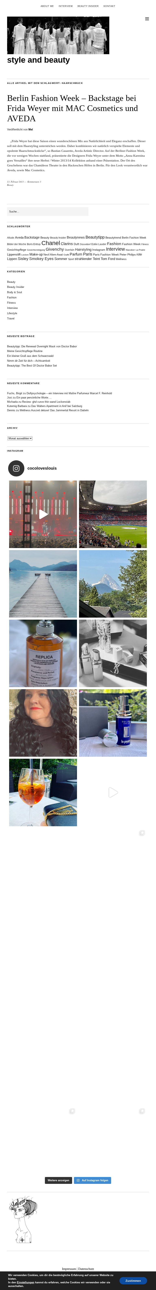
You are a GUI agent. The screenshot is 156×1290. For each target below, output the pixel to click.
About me (47, 6)
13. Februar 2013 (15, 181)
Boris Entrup (34, 244)
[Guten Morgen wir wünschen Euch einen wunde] (43, 931)
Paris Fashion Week (106, 254)
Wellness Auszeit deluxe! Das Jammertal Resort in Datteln (54, 410)
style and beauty (38, 59)
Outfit (66, 255)
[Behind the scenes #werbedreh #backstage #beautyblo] (43, 862)
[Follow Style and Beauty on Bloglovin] (23, 1242)
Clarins (67, 244)
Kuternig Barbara (17, 406)
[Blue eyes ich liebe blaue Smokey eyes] (113, 1001)
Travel (10, 318)
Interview (66, 6)
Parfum (76, 254)
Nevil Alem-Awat (53, 254)
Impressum (69, 1269)
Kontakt (109, 6)
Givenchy (55, 249)
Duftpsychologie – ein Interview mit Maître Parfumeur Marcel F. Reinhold (69, 393)
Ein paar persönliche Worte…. (34, 397)
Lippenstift (14, 254)
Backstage (32, 237)
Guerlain (69, 249)
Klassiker (130, 250)
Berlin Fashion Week (134, 237)
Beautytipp (95, 237)
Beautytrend (113, 237)
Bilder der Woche (16, 244)
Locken (25, 255)
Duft (76, 244)
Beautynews (76, 237)
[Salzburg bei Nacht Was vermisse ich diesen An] (113, 1140)
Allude (10, 237)
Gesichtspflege (16, 249)
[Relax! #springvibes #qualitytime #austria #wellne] (43, 584)
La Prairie (140, 250)
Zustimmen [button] (133, 1280)
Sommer (60, 259)
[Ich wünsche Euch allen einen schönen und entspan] (113, 514)
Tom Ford (108, 259)
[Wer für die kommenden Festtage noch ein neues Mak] (113, 1070)
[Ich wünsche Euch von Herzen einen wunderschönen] (43, 1070)
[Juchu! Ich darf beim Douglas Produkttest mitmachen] (113, 723)
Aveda (19, 237)
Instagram (98, 249)
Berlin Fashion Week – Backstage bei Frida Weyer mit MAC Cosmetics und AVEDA (72, 108)
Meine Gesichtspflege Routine (24, 351)
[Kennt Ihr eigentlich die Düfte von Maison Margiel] (43, 653)
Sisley (23, 259)
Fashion (114, 244)
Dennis (11, 410)
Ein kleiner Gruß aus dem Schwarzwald (30, 355)
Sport (71, 259)
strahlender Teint (87, 259)
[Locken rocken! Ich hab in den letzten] (43, 723)
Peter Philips (128, 254)
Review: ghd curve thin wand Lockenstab (46, 401)
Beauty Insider (88, 6)
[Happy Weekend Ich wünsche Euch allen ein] (43, 1001)
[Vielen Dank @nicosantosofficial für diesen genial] (43, 514)
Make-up (36, 254)
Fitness (145, 244)
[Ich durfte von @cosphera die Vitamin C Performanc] (43, 1140)
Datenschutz (86, 1269)
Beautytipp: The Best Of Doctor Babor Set (32, 365)
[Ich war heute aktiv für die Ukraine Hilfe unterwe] (113, 862)
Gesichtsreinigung (36, 250)
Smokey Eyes (41, 259)
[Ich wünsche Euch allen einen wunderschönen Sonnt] (43, 792)
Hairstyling (83, 249)
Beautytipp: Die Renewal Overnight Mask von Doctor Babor (42, 346)
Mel (30, 129)
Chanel (50, 243)
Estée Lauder (98, 244)
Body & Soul (14, 292)
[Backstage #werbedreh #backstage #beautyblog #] (113, 792)
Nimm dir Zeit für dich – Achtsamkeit (28, 360)
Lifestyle (12, 313)
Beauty (10, 184)
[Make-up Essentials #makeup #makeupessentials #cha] (113, 653)
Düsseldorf (85, 244)
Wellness (121, 259)
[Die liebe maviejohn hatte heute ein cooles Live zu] (113, 931)
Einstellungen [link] (25, 1282)
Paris (87, 254)
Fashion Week (131, 244)
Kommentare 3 (34, 181)
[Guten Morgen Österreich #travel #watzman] (113, 584)
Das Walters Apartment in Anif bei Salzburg (56, 406)
